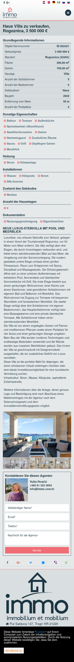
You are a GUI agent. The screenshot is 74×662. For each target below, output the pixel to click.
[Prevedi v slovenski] (68, 2)
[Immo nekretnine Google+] (8, 2)
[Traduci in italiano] (58, 2)
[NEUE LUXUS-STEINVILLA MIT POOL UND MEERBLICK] (37, 434)
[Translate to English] (48, 2)
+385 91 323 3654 (41, 485)
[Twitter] (31, 562)
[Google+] (18, 562)
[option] (11, 463)
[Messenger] (43, 562)
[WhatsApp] (66, 562)
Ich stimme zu (14, 650)
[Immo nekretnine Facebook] (4, 2)
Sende (37, 550)
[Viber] (55, 562)
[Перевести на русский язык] (63, 2)
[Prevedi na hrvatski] (44, 2)
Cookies (41, 632)
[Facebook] (7, 562)
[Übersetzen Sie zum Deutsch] (53, 2)
